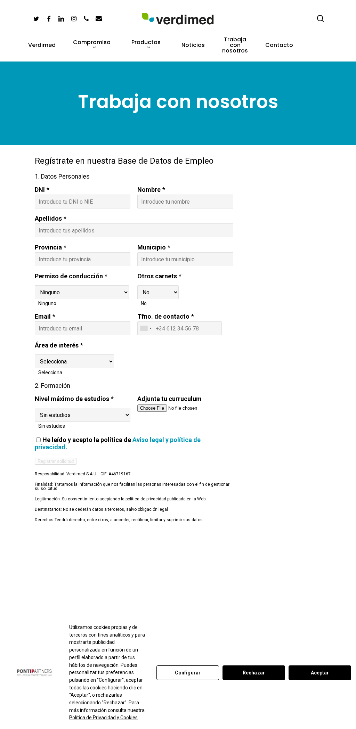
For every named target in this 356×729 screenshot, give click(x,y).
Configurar (188, 672)
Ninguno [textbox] (47, 303)
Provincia (48, 247)
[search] (320, 18)
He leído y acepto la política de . (118, 443)
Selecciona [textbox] (50, 372)
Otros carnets (157, 276)
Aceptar (320, 672)
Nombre (149, 189)
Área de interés (57, 345)
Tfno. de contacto (163, 316)
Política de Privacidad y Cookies (103, 717)
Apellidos (48, 218)
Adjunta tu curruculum (169, 398)
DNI (40, 189)
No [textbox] (144, 303)
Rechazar (254, 672)
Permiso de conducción (69, 276)
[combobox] (51, 303)
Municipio (151, 247)
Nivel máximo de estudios (72, 398)
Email (43, 316)
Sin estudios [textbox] (51, 426)
